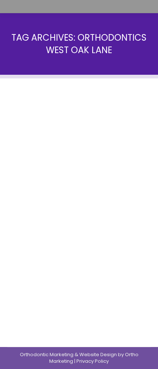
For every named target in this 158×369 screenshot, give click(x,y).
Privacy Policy (92, 361)
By (35, 235)
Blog (12, 235)
